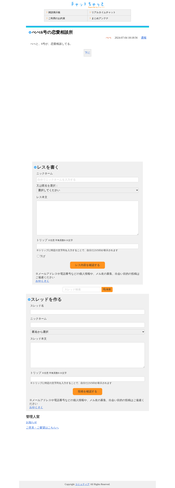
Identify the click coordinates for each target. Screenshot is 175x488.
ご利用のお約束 (56, 18)
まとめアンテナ (100, 18)
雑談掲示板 (54, 12)
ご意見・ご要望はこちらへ (42, 427)
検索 (108, 289)
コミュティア (82, 484)
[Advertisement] (87, 85)
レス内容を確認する (87, 265)
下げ (42, 256)
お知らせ (31, 422)
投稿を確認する (87, 391)
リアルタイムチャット (104, 12)
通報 (143, 37)
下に (87, 52)
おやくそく (42, 280)
